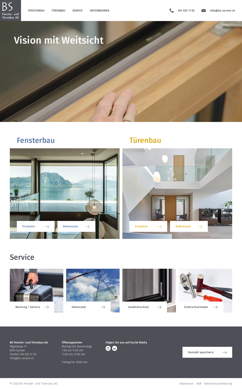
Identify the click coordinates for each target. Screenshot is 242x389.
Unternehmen (99, 10)
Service (77, 10)
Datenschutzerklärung (218, 383)
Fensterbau (36, 10)
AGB (198, 383)
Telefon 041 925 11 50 (23, 354)
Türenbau (58, 10)
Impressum (186, 383)
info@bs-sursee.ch (22, 358)
